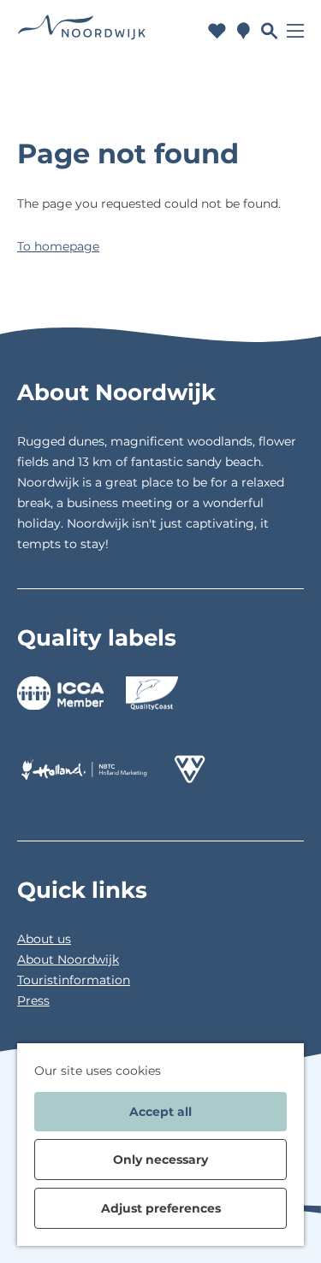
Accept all (160, 1111)
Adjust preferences (161, 1208)
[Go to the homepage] (81, 31)
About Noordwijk (68, 959)
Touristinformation (73, 980)
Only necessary (160, 1159)
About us (44, 939)
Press (33, 1000)
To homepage (58, 246)
